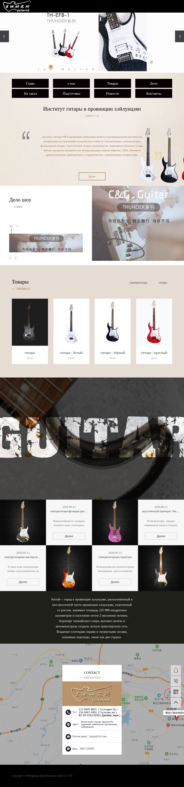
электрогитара (138, 282)
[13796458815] (176, 681)
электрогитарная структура (115, 557)
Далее (92, 176)
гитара (163, 282)
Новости (112, 93)
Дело (154, 83)
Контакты (153, 93)
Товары (112, 83)
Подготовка (71, 93)
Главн (30, 83)
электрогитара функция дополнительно (69, 511)
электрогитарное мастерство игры (23, 557)
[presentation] (4, 36)
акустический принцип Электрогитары (161, 511)
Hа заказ (30, 93)
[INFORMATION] (176, 670)
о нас (71, 83)
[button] (39, 67)
